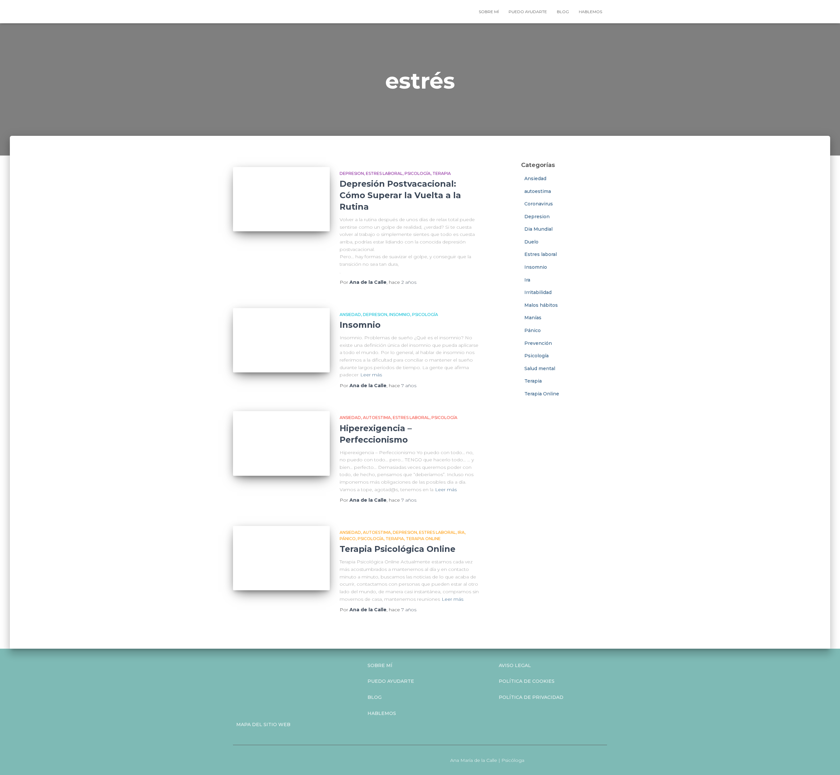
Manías (532, 318)
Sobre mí (489, 11)
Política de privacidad (531, 697)
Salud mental (539, 368)
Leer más (371, 375)
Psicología (417, 173)
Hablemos (590, 11)
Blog (563, 11)
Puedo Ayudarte (391, 681)
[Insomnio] (281, 340)
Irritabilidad (538, 292)
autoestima (377, 417)
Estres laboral (384, 173)
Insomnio (399, 314)
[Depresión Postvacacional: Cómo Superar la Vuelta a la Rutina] (281, 199)
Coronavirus (538, 204)
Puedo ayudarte (528, 11)
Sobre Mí (380, 665)
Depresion (352, 173)
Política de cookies (527, 681)
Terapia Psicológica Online (397, 549)
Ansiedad (350, 314)
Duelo (531, 242)
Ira (461, 532)
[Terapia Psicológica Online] (281, 558)
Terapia (441, 173)
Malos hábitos (541, 305)
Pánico (348, 538)
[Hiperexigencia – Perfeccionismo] (281, 443)
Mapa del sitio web (263, 724)
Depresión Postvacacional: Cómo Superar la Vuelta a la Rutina (400, 195)
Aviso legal (515, 665)
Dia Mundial (538, 229)
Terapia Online (423, 538)
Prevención (538, 343)
